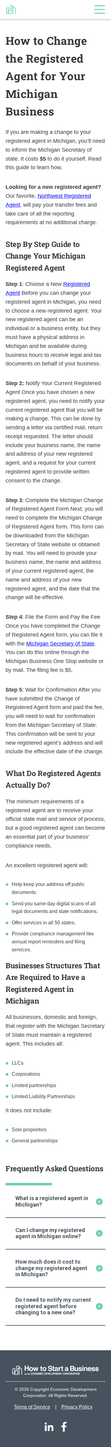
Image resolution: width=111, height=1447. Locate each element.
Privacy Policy (76, 1407)
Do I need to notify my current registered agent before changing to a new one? (53, 1306)
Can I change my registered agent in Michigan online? (50, 1233)
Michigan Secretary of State (60, 644)
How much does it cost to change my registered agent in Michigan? (51, 1267)
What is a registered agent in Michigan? (51, 1201)
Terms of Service (32, 1407)
